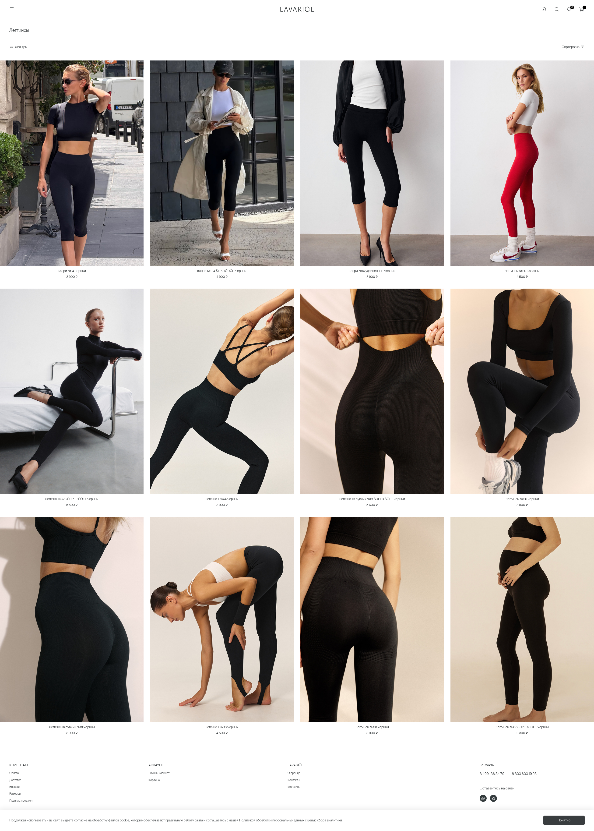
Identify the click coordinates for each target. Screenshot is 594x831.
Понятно (564, 820)
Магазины (294, 787)
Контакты (293, 780)
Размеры (15, 793)
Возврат (14, 787)
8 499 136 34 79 (492, 773)
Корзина (154, 780)
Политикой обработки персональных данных (271, 820)
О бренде (294, 773)
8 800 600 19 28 (524, 773)
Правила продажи (20, 800)
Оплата (14, 773)
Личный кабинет (158, 773)
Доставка (15, 780)
